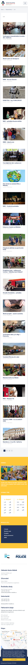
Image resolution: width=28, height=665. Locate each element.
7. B (20, 504)
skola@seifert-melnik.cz (7, 603)
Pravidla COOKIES (11, 663)
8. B (23, 507)
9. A (18, 510)
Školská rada (7, 531)
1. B (10, 502)
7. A (18, 504)
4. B (10, 510)
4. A (5, 510)
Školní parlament (8, 535)
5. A (5, 512)
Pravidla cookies (20, 656)
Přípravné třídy (8, 9)
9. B (23, 510)
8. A (18, 507)
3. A (5, 507)
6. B (23, 502)
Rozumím (14, 659)
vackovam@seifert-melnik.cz (9, 592)
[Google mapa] (14, 640)
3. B (10, 507)
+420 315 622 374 (5, 599)
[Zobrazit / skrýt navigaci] (25, 3)
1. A (5, 502)
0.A (14, 9)
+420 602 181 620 (5, 591)
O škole (6, 529)
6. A (18, 502)
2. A (5, 504)
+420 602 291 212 (5, 600)
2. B (10, 504)
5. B (10, 512)
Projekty (6, 533)
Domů (2, 9)
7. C (23, 504)
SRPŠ (5, 537)
